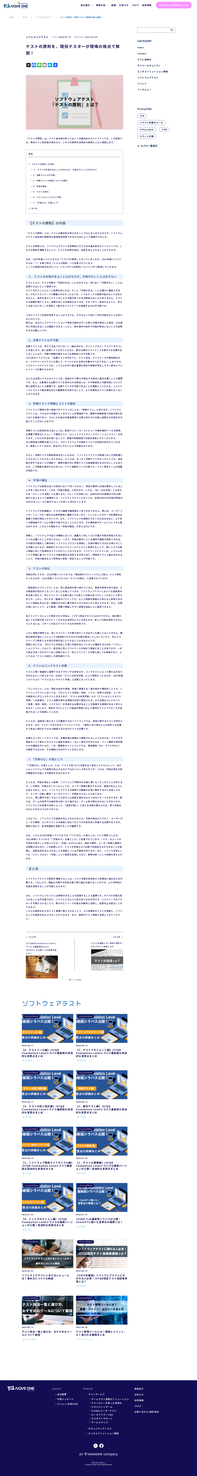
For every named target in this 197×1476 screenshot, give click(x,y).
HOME (11, 17)
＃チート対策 (147, 136)
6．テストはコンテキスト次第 (47, 197)
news (140, 47)
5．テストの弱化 (41, 191)
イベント (142, 83)
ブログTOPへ (33, 1356)
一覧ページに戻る (74, 979)
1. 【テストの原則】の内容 (41, 164)
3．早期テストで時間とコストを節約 (50, 180)
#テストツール (85, 1339)
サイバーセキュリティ (149, 65)
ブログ (25, 17)
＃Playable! (147, 129)
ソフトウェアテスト (44, 17)
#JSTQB (27, 1060)
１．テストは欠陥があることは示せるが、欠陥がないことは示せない (65, 169)
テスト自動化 (144, 59)
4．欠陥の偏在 (40, 186)
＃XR (164, 129)
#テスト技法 (29, 1339)
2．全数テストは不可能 (44, 175)
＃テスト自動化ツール (151, 122)
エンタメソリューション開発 (152, 71)
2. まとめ (33, 208)
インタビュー (144, 89)
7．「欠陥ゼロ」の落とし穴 (45, 202)
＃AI (142, 115)
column (141, 53)
